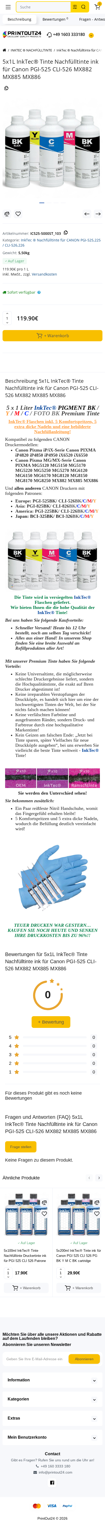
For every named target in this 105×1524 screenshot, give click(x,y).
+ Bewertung (51, 1022)
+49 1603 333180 (68, 34)
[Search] (83, 7)
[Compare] (7, 214)
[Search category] (75, 7)
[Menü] (8, 7)
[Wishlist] (18, 214)
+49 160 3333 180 (55, 1466)
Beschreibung (19, 19)
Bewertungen (55, 19)
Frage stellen (20, 1147)
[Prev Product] (87, 214)
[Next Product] (98, 214)
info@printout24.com (55, 1472)
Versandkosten (44, 274)
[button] (89, 1177)
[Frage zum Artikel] (39, 292)
